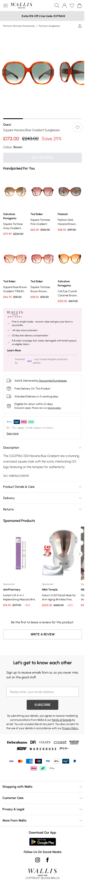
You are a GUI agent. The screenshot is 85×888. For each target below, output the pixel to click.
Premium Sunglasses (49, 26)
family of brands (62, 720)
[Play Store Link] (42, 842)
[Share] (79, 25)
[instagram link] (37, 860)
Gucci (7, 124)
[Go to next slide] (79, 554)
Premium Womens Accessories (19, 26)
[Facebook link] (47, 860)
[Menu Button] (5, 5)
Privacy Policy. (70, 728)
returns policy (54, 408)
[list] (42, 75)
